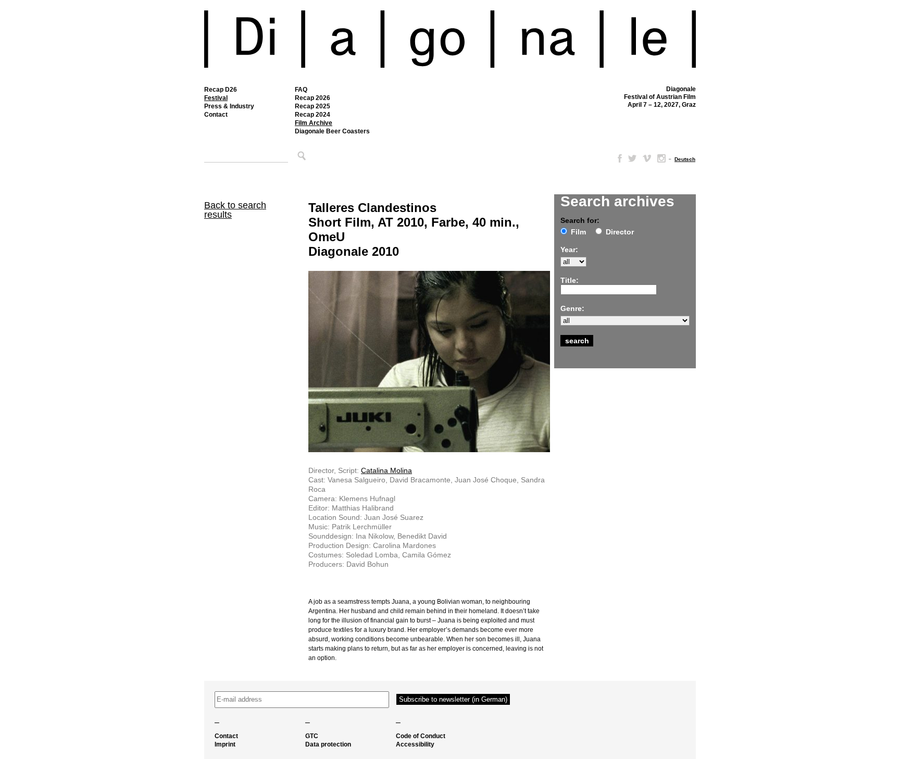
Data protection (328, 744)
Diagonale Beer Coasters (332, 131)
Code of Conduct (420, 736)
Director (620, 232)
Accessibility (415, 744)
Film (578, 232)
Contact (216, 114)
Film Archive (313, 123)
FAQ (301, 89)
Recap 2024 (312, 114)
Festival (216, 98)
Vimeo (647, 158)
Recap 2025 (312, 106)
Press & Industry (229, 106)
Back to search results (235, 210)
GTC (311, 736)
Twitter (632, 158)
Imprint (225, 744)
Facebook (618, 158)
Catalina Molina (386, 470)
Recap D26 (220, 89)
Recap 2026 (312, 98)
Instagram (661, 158)
